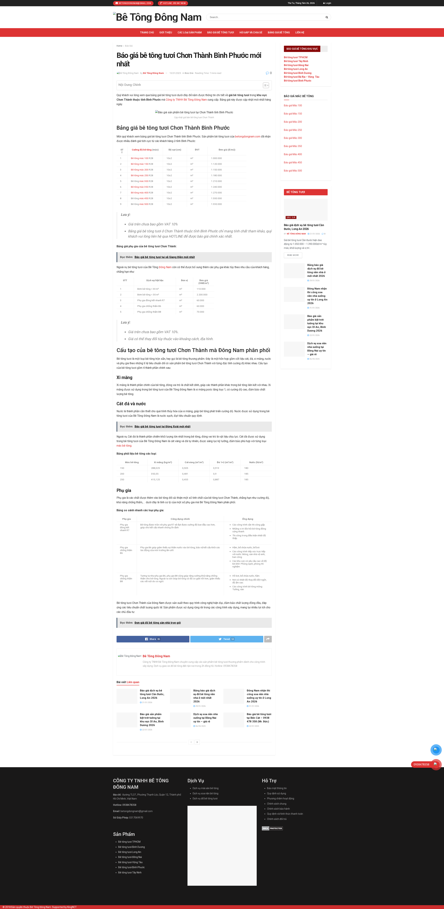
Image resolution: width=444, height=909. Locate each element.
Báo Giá (129, 46)
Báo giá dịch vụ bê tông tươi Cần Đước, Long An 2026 (152, 694)
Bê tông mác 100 (139, 158)
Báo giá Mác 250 (293, 130)
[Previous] (191, 742)
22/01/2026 (147, 730)
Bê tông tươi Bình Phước (297, 80)
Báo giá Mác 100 (293, 105)
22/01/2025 (253, 726)
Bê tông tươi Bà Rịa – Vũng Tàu (301, 76)
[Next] (197, 742)
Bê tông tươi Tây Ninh (296, 61)
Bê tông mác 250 (139, 175)
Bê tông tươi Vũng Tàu (130, 862)
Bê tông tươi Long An (296, 69)
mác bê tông (124, 445)
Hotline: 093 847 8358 (174, 3)
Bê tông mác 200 (139, 169)
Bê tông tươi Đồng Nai (296, 65)
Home (119, 46)
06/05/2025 (200, 726)
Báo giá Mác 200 (293, 121)
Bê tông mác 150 (139, 163)
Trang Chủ (147, 32)
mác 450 (143, 198)
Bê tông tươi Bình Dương (297, 73)
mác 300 (143, 181)
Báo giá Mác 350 (293, 146)
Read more (293, 255)
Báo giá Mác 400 (293, 154)
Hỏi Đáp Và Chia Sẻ (251, 32)
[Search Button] (327, 17)
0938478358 (129, 805)
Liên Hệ (299, 32)
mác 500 (143, 204)
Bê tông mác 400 (139, 192)
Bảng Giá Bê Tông (279, 32)
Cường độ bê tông (142, 149)
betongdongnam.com (247, 136)
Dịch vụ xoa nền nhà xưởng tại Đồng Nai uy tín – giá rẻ (205, 718)
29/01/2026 (200, 706)
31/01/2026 (253, 706)
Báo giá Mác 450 (293, 162)
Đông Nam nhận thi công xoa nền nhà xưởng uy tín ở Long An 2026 (317, 296)
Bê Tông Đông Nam (153, 73)
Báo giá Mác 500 (293, 170)
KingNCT (72, 907)
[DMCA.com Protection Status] (272, 828)
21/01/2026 (147, 702)
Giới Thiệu (165, 32)
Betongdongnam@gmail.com (134, 3)
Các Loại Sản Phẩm (190, 32)
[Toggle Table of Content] (264, 85)
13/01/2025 (175, 73)
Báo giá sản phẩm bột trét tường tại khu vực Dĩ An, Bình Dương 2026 (316, 323)
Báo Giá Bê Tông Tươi (220, 32)
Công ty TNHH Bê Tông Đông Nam (186, 99)
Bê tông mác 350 (139, 186)
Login (328, 3)
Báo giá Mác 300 (293, 138)
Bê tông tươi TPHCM (296, 57)
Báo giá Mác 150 (293, 113)
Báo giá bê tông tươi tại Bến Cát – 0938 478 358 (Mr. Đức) (259, 718)
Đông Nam (165, 267)
